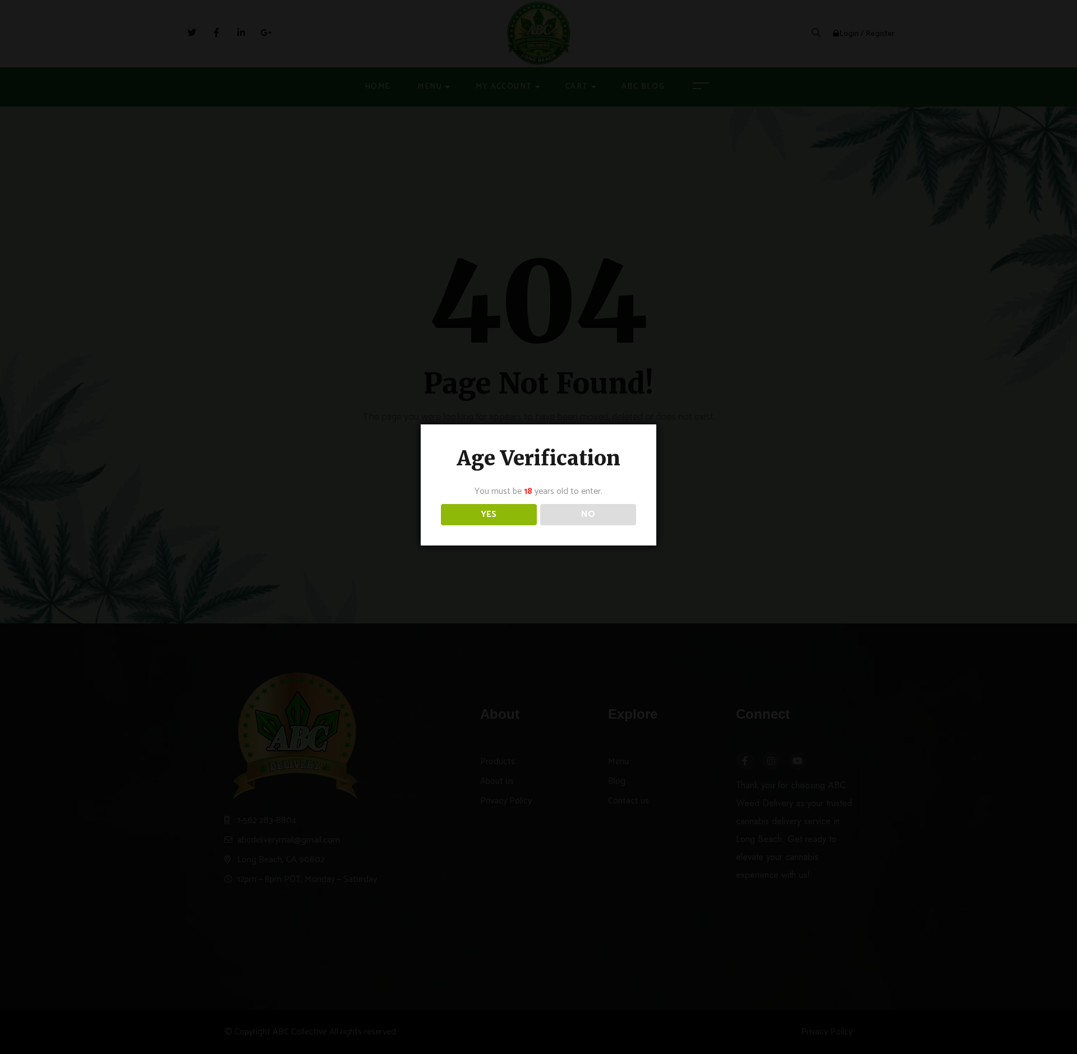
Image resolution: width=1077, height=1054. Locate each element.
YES (488, 514)
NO (588, 514)
